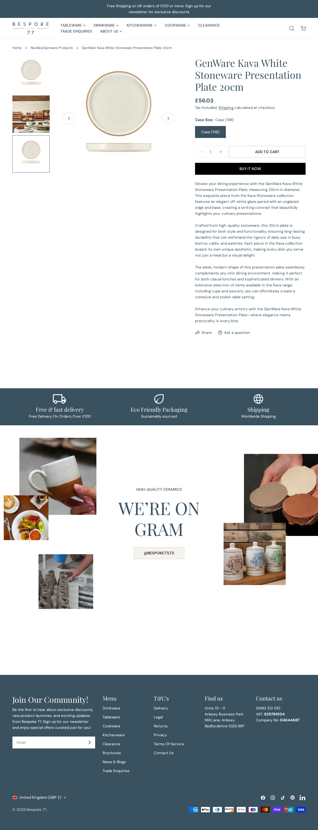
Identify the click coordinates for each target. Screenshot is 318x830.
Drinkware (111, 708)
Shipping (226, 107)
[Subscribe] (89, 742)
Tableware (111, 717)
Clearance (111, 744)
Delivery (161, 708)
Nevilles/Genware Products (52, 48)
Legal (158, 717)
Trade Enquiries (116, 770)
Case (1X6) (210, 132)
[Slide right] (168, 119)
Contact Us (164, 752)
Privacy (160, 735)
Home (17, 48)
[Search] (292, 28)
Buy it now (250, 168)
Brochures (112, 752)
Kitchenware (114, 735)
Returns (161, 726)
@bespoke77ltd (159, 553)
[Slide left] (69, 119)
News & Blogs (114, 761)
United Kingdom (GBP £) (40, 797)
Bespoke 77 (36, 809)
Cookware (111, 726)
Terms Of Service (169, 744)
